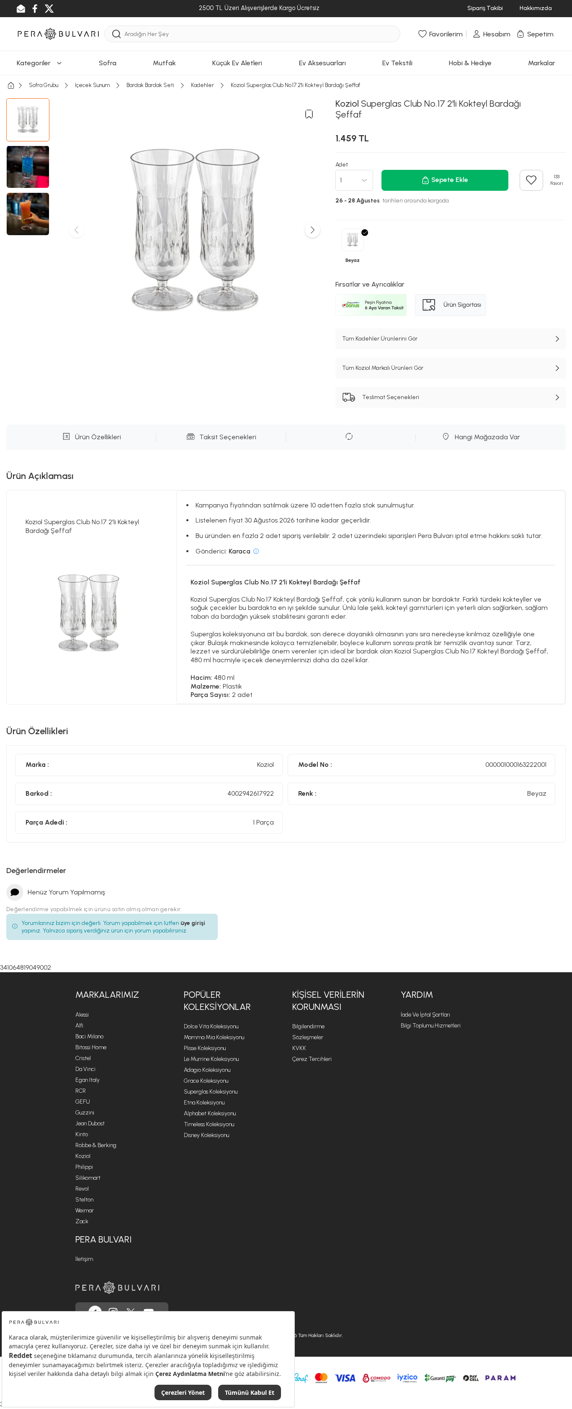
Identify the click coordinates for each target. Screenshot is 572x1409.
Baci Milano (89, 1036)
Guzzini (84, 1112)
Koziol (82, 1156)
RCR (80, 1090)
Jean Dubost (90, 1123)
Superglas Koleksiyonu (210, 1091)
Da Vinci (85, 1069)
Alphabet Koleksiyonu (210, 1113)
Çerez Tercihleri (312, 1059)
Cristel (83, 1058)
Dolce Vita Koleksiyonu (211, 1026)
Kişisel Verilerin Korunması (328, 1000)
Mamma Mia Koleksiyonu (214, 1037)
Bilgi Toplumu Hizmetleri (431, 1025)
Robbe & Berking (95, 1145)
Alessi (82, 1014)
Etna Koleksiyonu (204, 1102)
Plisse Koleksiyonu (205, 1048)
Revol (82, 1188)
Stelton (84, 1199)
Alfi (79, 1025)
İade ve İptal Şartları (425, 1014)
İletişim (84, 1259)
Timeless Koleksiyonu (209, 1124)
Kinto (81, 1134)
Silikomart (87, 1177)
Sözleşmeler (307, 1037)
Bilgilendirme (308, 1026)
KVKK (299, 1048)
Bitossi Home (90, 1047)
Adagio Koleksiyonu (207, 1069)
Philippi (84, 1167)
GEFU (82, 1101)
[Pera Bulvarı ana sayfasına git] (117, 1287)
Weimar (84, 1210)
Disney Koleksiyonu (206, 1135)
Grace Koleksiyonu (206, 1080)
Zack (81, 1221)
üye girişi (192, 923)
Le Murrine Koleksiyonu (211, 1059)
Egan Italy (87, 1080)
